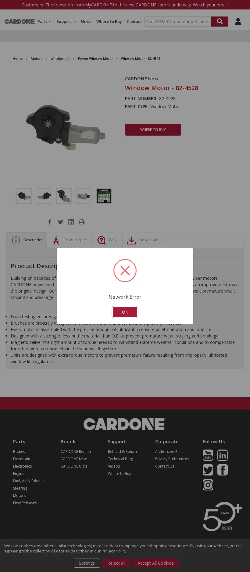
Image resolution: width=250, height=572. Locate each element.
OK (125, 312)
